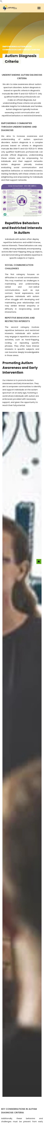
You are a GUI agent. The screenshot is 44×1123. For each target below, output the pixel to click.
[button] (1, 1)
